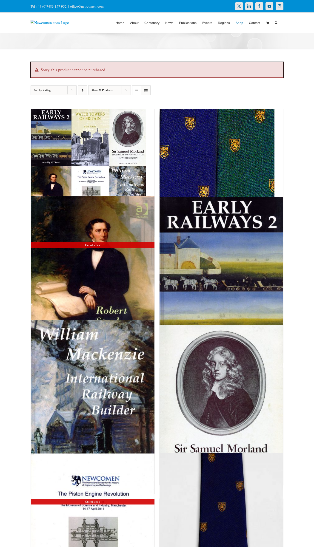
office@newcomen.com (87, 6)
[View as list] (145, 90)
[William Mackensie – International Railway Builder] (92, 412)
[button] (276, 22)
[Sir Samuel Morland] (221, 408)
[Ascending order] (82, 90)
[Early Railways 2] (221, 284)
